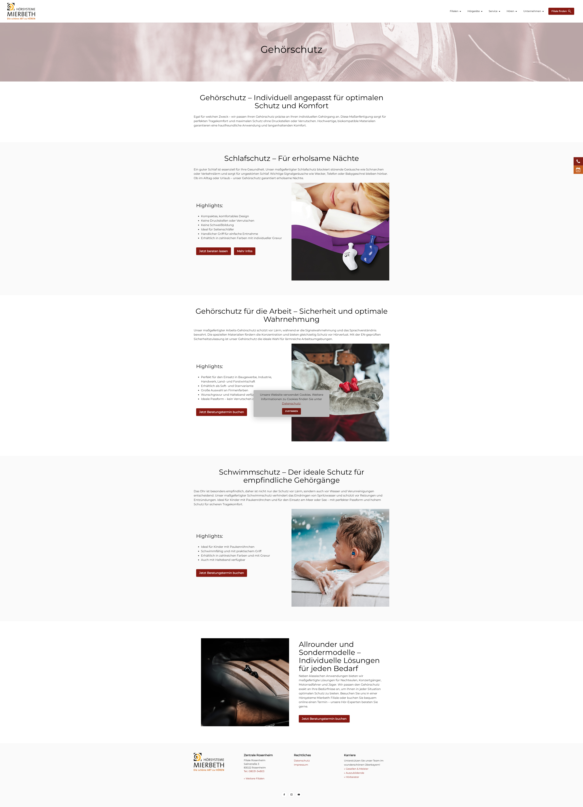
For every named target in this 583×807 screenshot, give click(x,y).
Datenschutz (291, 403)
